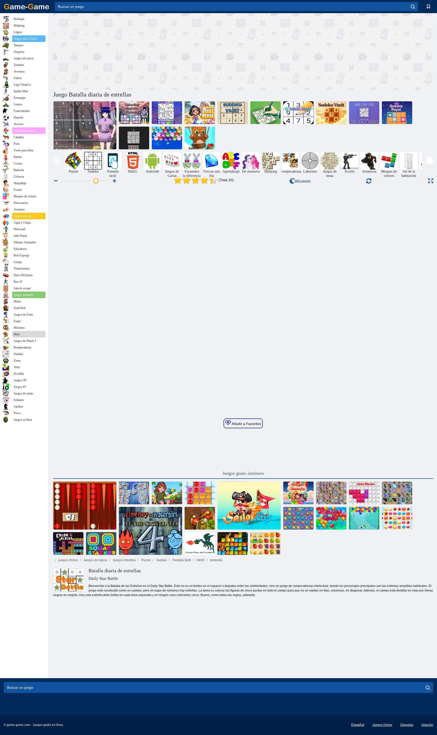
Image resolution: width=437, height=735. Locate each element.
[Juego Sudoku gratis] (167, 112)
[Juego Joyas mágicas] (298, 493)
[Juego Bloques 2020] (364, 493)
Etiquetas (406, 725)
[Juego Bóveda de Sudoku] (232, 112)
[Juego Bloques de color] (68, 543)
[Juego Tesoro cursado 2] (200, 518)
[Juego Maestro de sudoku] (298, 112)
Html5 (200, 560)
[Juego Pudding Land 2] (200, 493)
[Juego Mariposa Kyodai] (397, 493)
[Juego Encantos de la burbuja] (364, 518)
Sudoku (161, 560)
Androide (216, 560)
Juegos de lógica (95, 560)
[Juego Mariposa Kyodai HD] (331, 493)
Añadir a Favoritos (246, 424)
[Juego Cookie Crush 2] (397, 518)
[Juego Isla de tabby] (167, 493)
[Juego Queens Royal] (397, 112)
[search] (412, 6)
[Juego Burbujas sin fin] (167, 138)
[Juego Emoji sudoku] (364, 112)
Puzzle (146, 560)
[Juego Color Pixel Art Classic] (200, 543)
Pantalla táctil (181, 560)
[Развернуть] (430, 180)
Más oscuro (303, 181)
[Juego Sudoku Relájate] (265, 112)
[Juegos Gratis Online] (26, 6)
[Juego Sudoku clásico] (134, 138)
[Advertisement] (148, 51)
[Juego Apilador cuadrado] (101, 543)
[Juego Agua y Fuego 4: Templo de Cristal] (150, 531)
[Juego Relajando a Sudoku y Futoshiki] (84, 125)
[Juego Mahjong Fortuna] (134, 493)
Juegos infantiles (124, 560)
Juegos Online (68, 560)
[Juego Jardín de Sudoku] (200, 112)
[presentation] (56, 160)
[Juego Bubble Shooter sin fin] (200, 138)
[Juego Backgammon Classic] (84, 506)
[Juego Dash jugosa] (265, 543)
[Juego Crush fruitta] (298, 518)
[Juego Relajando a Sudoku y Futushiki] (134, 112)
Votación (427, 725)
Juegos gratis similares (243, 473)
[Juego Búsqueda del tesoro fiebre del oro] (232, 543)
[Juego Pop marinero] (249, 506)
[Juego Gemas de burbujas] (331, 518)
